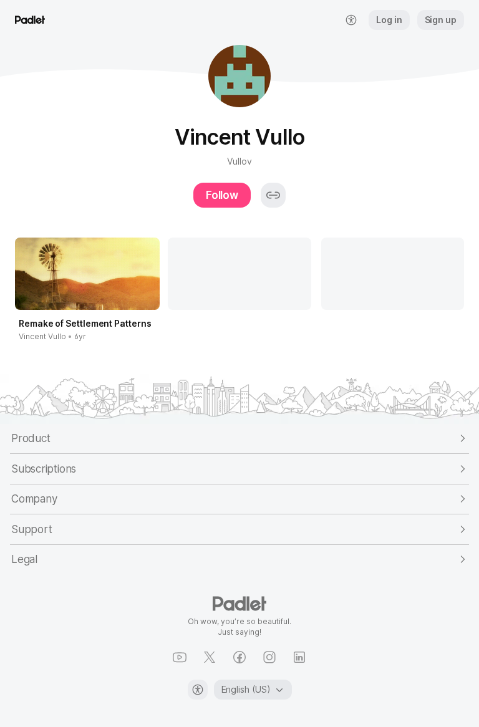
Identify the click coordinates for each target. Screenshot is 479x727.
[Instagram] (269, 657)
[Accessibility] (198, 690)
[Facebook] (239, 657)
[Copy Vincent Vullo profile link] (273, 195)
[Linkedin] (299, 657)
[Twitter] (209, 657)
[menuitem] (351, 20)
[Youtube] (179, 657)
